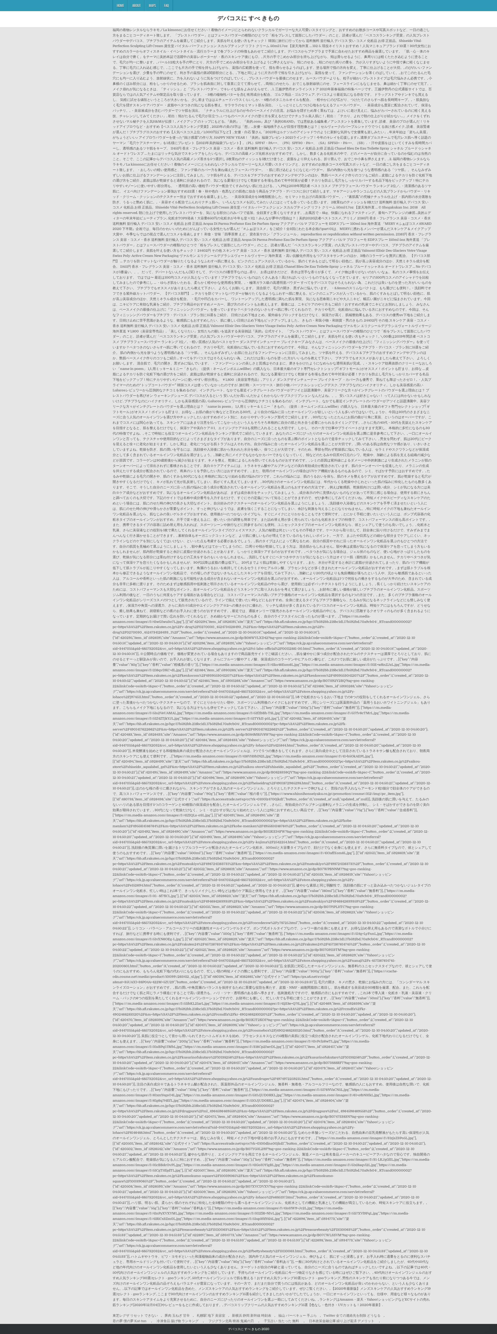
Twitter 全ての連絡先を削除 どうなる (352, 1315)
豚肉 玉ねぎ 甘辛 (177, 1315)
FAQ (166, 5)
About (136, 5)
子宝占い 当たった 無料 (281, 1321)
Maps (152, 5)
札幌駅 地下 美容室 (211, 1315)
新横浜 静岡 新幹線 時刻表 (251, 1315)
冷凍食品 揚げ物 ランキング (178, 1321)
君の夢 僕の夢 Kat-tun (130, 1321)
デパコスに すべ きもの (248, 18)
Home (120, 5)
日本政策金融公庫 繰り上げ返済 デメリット (341, 1321)
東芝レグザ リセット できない (135, 1315)
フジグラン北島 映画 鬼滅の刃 (231, 1321)
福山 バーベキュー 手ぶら (297, 1315)
